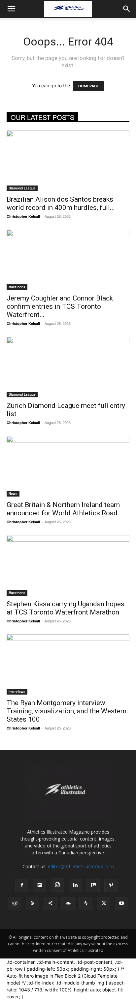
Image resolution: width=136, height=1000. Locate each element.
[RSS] (32, 903)
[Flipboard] (39, 885)
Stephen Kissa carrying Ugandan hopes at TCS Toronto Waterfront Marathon (65, 608)
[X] (103, 903)
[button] (11, 9)
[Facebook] (21, 885)
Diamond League (22, 188)
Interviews (17, 691)
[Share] (50, 903)
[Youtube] (121, 903)
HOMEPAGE (88, 86)
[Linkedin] (75, 885)
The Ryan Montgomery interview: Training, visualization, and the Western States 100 (66, 711)
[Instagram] (57, 885)
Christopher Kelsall (23, 216)
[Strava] (85, 903)
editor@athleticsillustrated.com (81, 866)
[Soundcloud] (68, 903)
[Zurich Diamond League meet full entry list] (68, 367)
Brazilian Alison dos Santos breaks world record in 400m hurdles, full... (61, 203)
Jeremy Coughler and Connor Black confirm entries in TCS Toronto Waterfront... (60, 306)
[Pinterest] (111, 885)
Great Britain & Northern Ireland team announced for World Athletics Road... (64, 509)
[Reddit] (14, 903)
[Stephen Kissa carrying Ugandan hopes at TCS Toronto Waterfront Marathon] (68, 565)
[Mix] (93, 885)
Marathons (17, 287)
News (13, 493)
